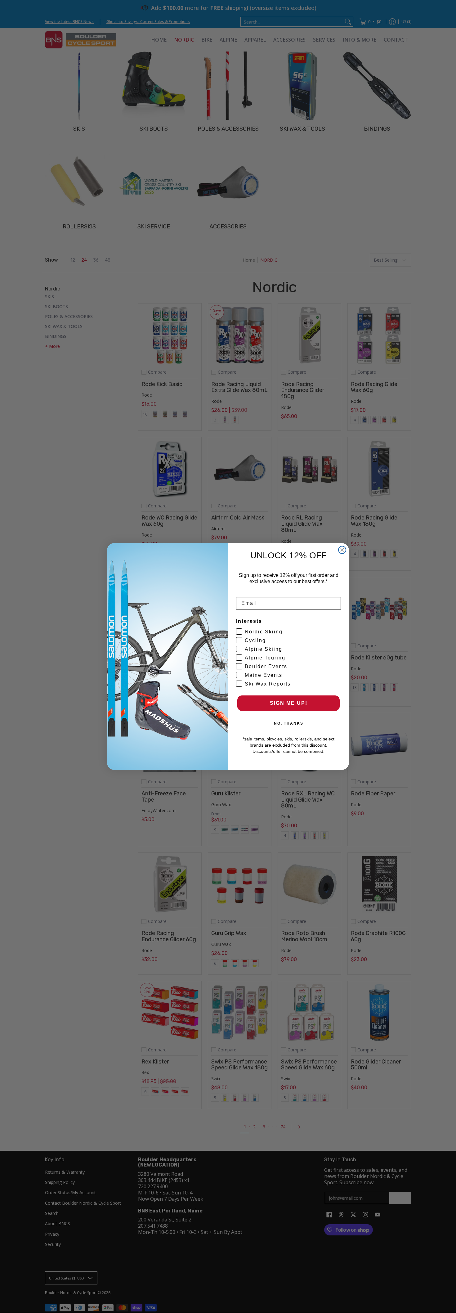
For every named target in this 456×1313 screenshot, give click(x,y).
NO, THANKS (288, 723)
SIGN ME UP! (288, 703)
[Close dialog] (342, 550)
